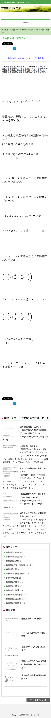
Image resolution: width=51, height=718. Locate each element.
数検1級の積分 (12, 586)
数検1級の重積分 (13, 603)
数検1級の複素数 (13, 599)
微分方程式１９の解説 (31, 618)
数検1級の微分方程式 (15, 573)
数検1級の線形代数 (14, 594)
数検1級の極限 (12, 582)
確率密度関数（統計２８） (32, 427)
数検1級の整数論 (13, 578)
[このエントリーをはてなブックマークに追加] (14, 50)
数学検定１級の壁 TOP (10, 30)
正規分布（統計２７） (30, 446)
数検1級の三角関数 (14, 556)
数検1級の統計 (27, 30)
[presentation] (21, 101)
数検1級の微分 (12, 569)
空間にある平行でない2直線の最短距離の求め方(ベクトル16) (33, 664)
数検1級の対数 (12, 561)
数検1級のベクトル (14, 552)
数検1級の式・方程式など (17, 565)
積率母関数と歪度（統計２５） (34, 494)
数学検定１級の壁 (11, 8)
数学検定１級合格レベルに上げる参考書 (26, 58)
